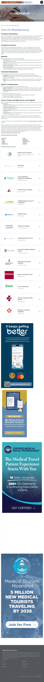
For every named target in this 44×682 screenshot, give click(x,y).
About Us (4, 664)
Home (2, 25)
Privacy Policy (33, 676)
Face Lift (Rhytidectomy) (14, 25)
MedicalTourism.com (26, 676)
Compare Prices (25, 664)
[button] (41, 2)
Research (4, 666)
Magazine (24, 661)
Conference (24, 666)
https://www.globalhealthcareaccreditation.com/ (10, 132)
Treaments (6, 25)
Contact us (6, 659)
